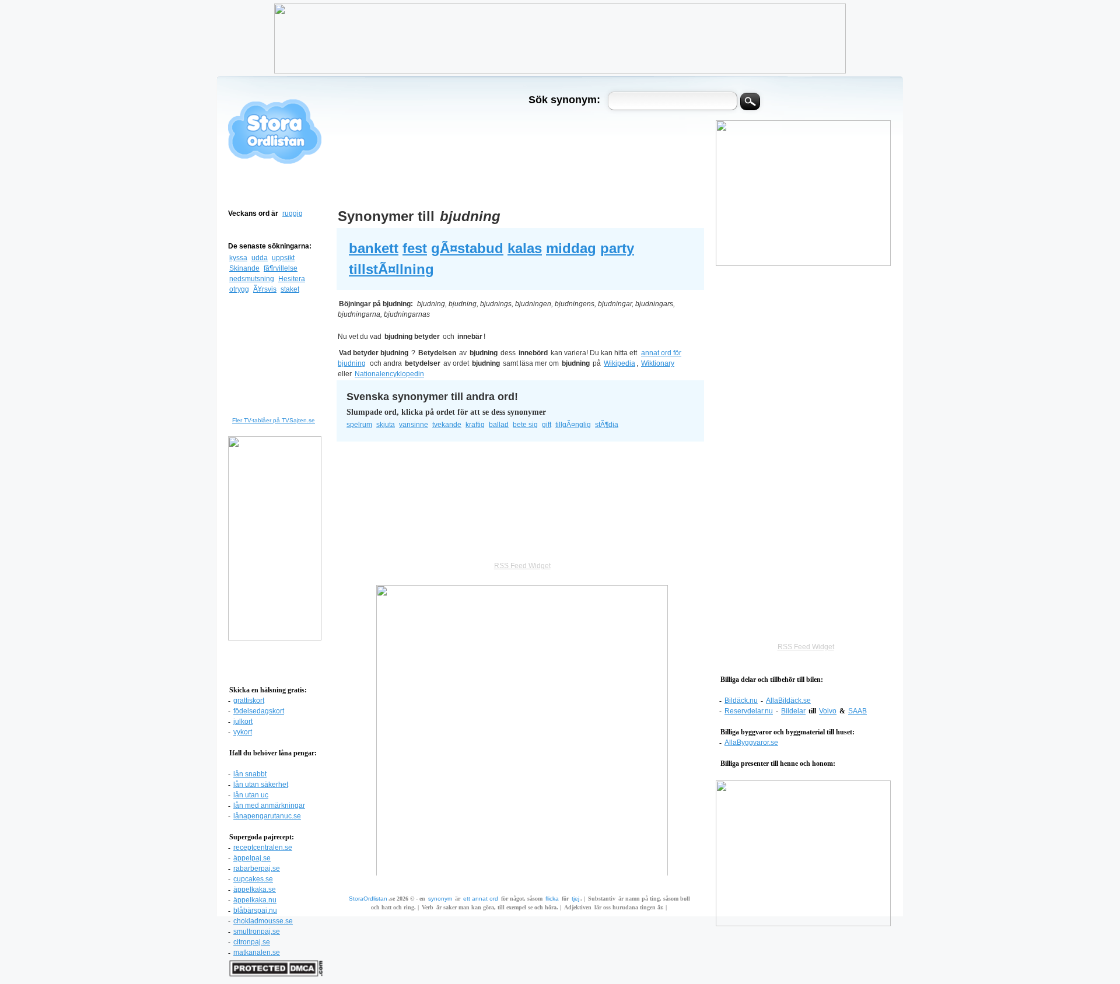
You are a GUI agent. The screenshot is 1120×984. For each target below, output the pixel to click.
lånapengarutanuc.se (267, 816)
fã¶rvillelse (281, 268)
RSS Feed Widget (806, 647)
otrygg (239, 289)
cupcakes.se (253, 879)
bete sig (525, 425)
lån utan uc (250, 795)
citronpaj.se (251, 942)
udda (259, 258)
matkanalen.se (256, 952)
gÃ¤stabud (467, 248)
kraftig (475, 425)
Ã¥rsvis (264, 289)
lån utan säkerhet (260, 784)
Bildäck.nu (741, 700)
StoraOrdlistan (368, 898)
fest (414, 248)
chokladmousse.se (263, 921)
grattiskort (248, 700)
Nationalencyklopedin (389, 374)
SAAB (857, 711)
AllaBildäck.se (788, 700)
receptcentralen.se (262, 847)
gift (546, 425)
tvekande (446, 425)
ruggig (292, 213)
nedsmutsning (251, 279)
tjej (575, 898)
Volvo (827, 711)
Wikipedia (619, 363)
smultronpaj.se (256, 931)
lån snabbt (250, 774)
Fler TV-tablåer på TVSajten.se (273, 420)
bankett (373, 248)
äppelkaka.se (254, 889)
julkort (243, 721)
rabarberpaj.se (256, 868)
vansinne (413, 425)
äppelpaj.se (252, 858)
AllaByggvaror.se (751, 742)
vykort (242, 732)
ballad (499, 425)
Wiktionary (657, 363)
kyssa (238, 258)
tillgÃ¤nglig (573, 425)
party (617, 248)
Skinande (244, 268)
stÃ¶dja (606, 425)
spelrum (359, 425)
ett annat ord (480, 898)
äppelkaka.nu (254, 900)
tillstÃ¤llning (391, 269)
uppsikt (283, 258)
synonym (440, 898)
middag (571, 248)
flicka (552, 898)
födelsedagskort (258, 711)
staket (290, 289)
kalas (525, 248)
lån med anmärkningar (269, 805)
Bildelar (793, 711)
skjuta (385, 425)
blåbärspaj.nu (255, 910)
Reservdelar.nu (748, 711)
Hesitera (291, 279)
